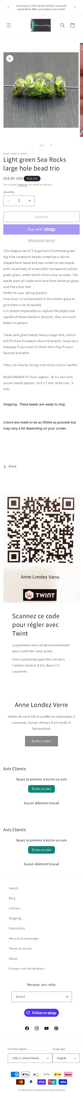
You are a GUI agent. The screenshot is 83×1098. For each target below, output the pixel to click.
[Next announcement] (75, 7)
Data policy (17, 928)
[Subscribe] (67, 997)
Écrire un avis (41, 788)
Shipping (22, 184)
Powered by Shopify (53, 1090)
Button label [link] (41, 741)
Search (14, 888)
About (13, 958)
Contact (14, 908)
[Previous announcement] (8, 7)
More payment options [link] (41, 240)
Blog (12, 898)
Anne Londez (34, 1090)
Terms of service (20, 948)
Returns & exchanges (24, 938)
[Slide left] (32, 145)
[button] (9, 25)
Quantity (8, 192)
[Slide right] (51, 145)
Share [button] (12, 466)
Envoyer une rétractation (26, 968)
